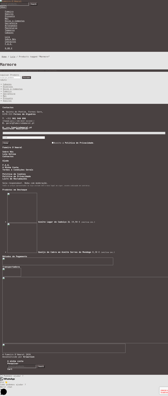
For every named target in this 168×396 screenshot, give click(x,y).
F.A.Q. (8, 44)
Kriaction (28, 357)
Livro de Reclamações (14, 179)
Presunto (10, 16)
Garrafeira (11, 23)
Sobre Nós (10, 39)
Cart (9, 369)
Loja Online (9, 154)
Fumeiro (9, 11)
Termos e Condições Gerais (17, 170)
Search (33, 4)
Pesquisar (12, 363)
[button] (84, 376)
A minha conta (15, 361)
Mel (7, 18)
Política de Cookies (14, 174)
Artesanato (11, 25)
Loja (7, 37)
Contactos (10, 41)
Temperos (10, 30)
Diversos (8, 86)
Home (4, 56)
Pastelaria (11, 28)
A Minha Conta (10, 167)
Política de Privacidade (16, 176)
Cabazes (9, 32)
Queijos (9, 14)
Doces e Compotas (15, 21)
